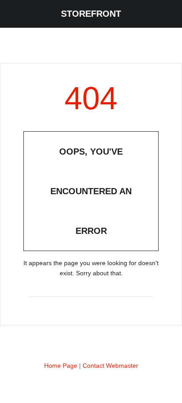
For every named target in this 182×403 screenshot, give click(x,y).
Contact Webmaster (110, 365)
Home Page (60, 365)
